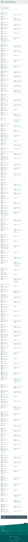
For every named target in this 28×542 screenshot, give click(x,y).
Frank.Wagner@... (5, 485)
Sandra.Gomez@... (5, 358)
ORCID (15, 231)
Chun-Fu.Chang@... (5, 91)
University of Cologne (4, 403)
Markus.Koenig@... (5, 213)
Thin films (16, 280)
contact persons (3, 527)
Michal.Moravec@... (5, 306)
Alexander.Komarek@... (6, 208)
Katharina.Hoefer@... (5, 165)
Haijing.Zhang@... (18, 506)
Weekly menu (3, 531)
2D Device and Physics (17, 502)
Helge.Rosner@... (5, 353)
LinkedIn (2, 452)
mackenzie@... (18, 262)
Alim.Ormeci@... (5, 336)
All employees (4, 516)
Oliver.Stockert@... (5, 431)
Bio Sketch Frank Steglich (18, 426)
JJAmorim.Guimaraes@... (19, 153)
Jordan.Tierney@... (5, 466)
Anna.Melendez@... (5, 297)
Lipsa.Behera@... (18, 55)
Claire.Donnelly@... (5, 109)
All (16, 9)
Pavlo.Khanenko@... (18, 184)
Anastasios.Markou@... (19, 278)
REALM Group (3, 453)
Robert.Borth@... (5, 61)
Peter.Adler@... (18, 18)
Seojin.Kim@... (4, 197)
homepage (16, 496)
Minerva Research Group (18, 145)
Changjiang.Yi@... (18, 500)
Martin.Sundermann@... (19, 444)
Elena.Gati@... (17, 130)
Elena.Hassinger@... (18, 158)
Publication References (19, 14)
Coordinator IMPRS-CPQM (4, 215)
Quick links (2, 526)
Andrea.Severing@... (18, 401)
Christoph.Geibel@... (5, 136)
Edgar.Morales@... (5, 14)
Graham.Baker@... (18, 50)
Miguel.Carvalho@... (5, 86)
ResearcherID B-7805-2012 (18, 92)
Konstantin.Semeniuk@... (6, 396)
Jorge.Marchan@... (5, 286)
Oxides (15, 388)
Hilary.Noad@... (18, 326)
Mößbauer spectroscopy (18, 20)
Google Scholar (17, 232)
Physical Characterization (18, 381)
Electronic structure (17, 116)
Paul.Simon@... (5, 420)
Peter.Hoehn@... (5, 169)
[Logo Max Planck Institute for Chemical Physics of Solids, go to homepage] (13, 2)
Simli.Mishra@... (18, 301)
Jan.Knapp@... (18, 202)
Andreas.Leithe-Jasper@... (6, 246)
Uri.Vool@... (4, 479)
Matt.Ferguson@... (18, 125)
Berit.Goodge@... (5, 144)
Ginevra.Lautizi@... (18, 236)
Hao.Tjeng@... (4, 471)
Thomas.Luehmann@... (19, 257)
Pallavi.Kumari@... (18, 224)
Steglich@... (4, 425)
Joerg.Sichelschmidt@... (6, 414)
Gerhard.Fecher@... (18, 114)
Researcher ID (3, 160)
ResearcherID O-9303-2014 (4, 248)
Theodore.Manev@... (5, 274)
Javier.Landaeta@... (18, 229)
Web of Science (3, 216)
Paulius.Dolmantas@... (6, 105)
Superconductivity (17, 380)
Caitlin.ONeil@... (18, 331)
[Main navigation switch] (26, 2)
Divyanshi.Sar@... (18, 363)
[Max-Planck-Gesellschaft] (10, 537)
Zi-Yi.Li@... (17, 252)
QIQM (2, 481)
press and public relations (4, 530)
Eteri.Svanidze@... (5, 449)
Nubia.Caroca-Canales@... (19, 80)
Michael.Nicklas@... (5, 321)
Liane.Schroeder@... (18, 386)
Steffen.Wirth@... (5, 495)
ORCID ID (2, 473)
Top (26, 523)
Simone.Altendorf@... (5, 25)
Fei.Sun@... (17, 439)
